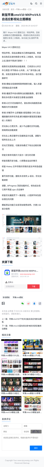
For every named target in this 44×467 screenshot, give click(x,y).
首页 (12, 9)
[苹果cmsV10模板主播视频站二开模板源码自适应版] (11, 410)
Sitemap (26, 463)
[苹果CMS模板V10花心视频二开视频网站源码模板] (33, 372)
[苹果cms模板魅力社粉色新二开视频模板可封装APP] (11, 372)
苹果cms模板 (21, 9)
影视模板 (6, 297)
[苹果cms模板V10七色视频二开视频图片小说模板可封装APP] (11, 353)
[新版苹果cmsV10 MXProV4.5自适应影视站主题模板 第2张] (22, 247)
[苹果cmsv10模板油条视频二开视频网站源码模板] (33, 410)
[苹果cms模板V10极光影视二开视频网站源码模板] (11, 391)
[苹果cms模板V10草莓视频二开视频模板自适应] (33, 391)
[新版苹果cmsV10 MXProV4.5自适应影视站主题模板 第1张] (22, 223)
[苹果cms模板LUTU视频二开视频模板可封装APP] (33, 353)
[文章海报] (3, 303)
